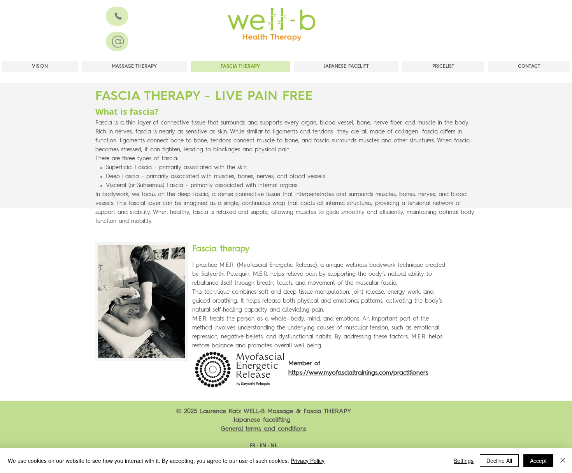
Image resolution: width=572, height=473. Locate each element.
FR (252, 445)
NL (273, 445)
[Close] (562, 460)
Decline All (499, 460)
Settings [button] (464, 460)
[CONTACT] (117, 16)
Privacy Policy (308, 460)
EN (263, 445)
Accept (538, 460)
